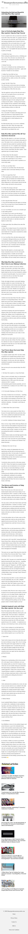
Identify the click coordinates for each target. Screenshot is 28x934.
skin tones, (12, 534)
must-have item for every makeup (18, 495)
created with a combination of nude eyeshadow (14, 704)
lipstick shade (4, 272)
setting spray (7, 118)
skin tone (3, 623)
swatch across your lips (20, 316)
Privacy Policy (14, 918)
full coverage (23, 305)
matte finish (10, 413)
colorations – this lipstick (11, 402)
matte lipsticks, (12, 189)
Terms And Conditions (14, 929)
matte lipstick (15, 176)
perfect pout (19, 46)
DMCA (14, 926)
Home (14, 914)
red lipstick (6, 523)
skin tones (20, 283)
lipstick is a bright (14, 156)
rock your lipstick (10, 129)
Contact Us (14, 922)
